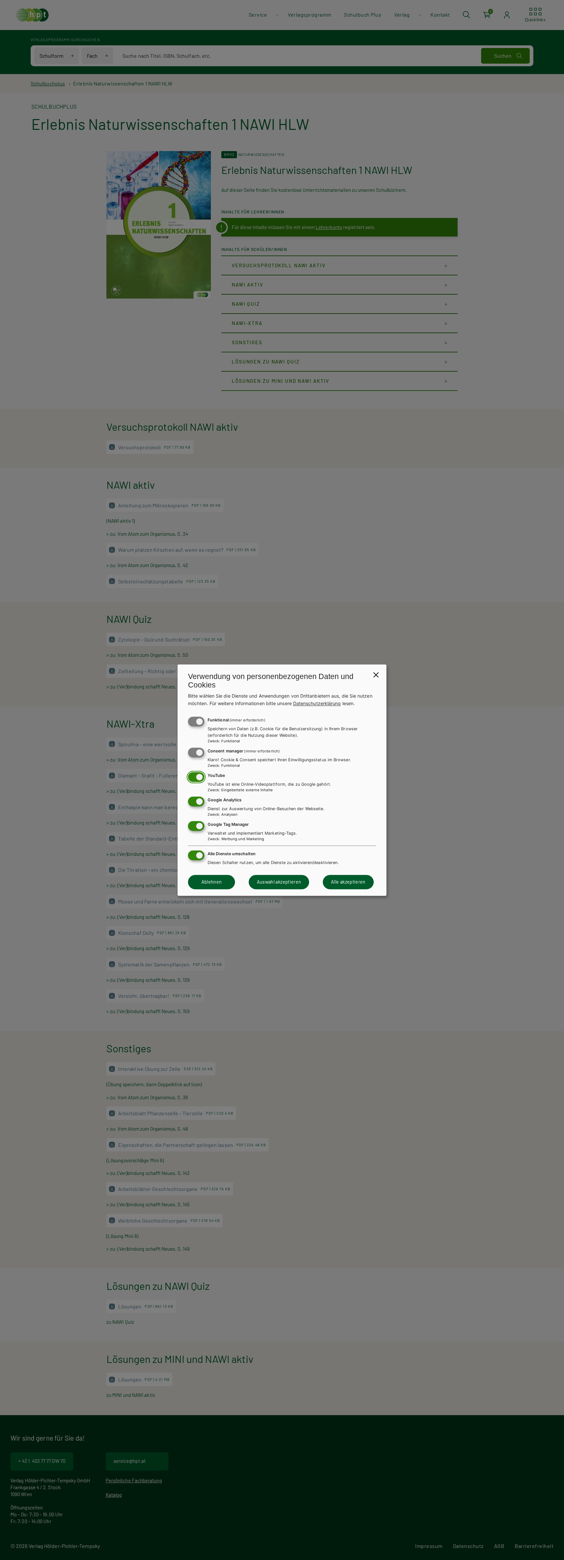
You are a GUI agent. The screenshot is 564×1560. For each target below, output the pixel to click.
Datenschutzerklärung (317, 703)
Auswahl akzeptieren (279, 882)
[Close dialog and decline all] (376, 675)
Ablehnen (211, 882)
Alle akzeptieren (348, 882)
